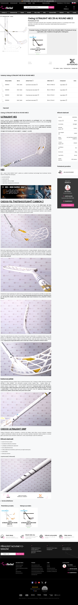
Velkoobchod (18, 571)
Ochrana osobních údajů (52, 569)
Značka (57, 68)
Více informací (31, 25)
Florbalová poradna (5, 3)
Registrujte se (60, 3)
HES (2, 169)
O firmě (48, 565)
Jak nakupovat (34, 574)
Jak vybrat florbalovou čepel (37, 568)
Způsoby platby (19, 566)
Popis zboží (6, 108)
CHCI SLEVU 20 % (50, 1)
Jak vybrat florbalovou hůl (36, 566)
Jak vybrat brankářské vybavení (37, 571)
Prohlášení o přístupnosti (52, 571)
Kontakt (29, 3)
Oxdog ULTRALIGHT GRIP (13, 429)
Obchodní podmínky (51, 568)
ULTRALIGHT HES (9, 116)
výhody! (68, 3)
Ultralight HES (74, 68)
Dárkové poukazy (19, 573)
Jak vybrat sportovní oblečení (37, 569)
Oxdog (11, 16)
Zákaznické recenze (35, 589)
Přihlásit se (20, 553)
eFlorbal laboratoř (13, 3)
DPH (16, 569)
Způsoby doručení (19, 565)
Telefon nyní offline (46, 3)
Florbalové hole (5, 16)
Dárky (34, 3)
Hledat (51, 7)
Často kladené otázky (35, 565)
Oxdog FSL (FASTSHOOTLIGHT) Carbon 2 (22, 201)
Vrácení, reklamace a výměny (22, 568)
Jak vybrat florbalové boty (36, 573)
